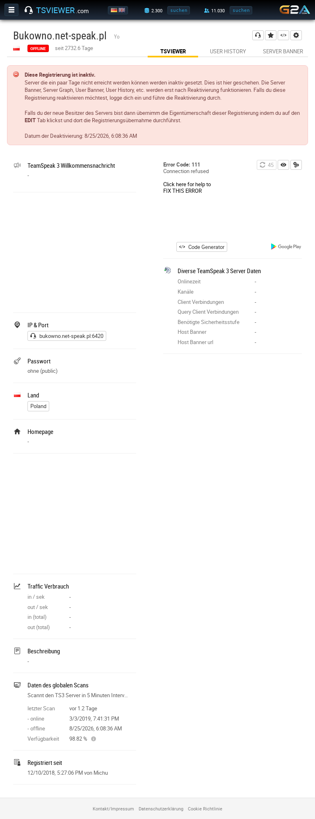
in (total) (37, 617)
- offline (36, 728)
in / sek (36, 596)
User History (228, 51)
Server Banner (283, 51)
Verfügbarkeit (43, 738)
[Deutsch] (115, 10)
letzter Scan (41, 708)
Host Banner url (195, 342)
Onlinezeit (189, 281)
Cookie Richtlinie (205, 808)
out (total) (38, 627)
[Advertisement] (74, 251)
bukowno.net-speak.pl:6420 (71, 336)
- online (35, 718)
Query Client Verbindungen (208, 311)
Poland (38, 406)
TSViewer (173, 51)
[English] (122, 10)
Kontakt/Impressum (113, 808)
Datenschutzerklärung (161, 808)
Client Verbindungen (201, 302)
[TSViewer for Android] (286, 247)
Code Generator (206, 247)
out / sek (37, 607)
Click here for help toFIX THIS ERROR (187, 187)
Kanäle (186, 291)
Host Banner (192, 331)
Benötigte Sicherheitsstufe (209, 322)
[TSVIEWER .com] (29, 10)
